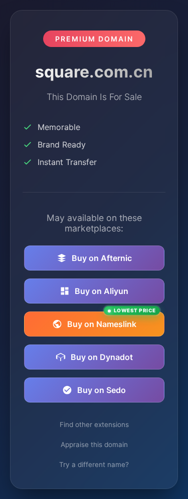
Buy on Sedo (101, 390)
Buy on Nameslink (111, 320)
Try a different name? (94, 464)
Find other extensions (94, 424)
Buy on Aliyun (101, 291)
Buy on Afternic (102, 258)
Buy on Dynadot (102, 357)
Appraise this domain (94, 444)
